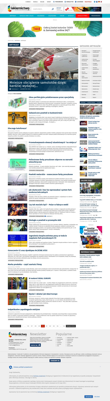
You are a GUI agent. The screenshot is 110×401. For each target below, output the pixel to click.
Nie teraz (97, 396)
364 (57, 326)
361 (46, 326)
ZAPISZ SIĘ (34, 345)
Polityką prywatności (43, 392)
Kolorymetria (85, 83)
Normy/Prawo (96, 83)
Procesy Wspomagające (96, 60)
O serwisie (28, 1)
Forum (62, 16)
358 (35, 326)
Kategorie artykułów (90, 46)
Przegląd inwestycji (95, 64)
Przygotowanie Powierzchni (96, 51)
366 (64, 326)
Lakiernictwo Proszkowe (85, 60)
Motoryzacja (85, 86)
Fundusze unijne (97, 80)
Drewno (84, 97)
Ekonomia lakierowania (85, 64)
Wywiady (71, 16)
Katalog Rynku (82, 16)
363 (54, 326)
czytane (99, 102)
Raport (94, 97)
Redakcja (35, 1)
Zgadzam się (55, 361)
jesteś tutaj (10, 40)
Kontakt (49, 1)
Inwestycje (70, 340)
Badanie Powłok (86, 80)
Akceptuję (89, 396)
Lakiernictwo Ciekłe (85, 68)
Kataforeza (95, 91)
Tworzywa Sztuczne (95, 72)
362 (50, 326)
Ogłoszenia (52, 16)
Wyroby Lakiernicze (84, 72)
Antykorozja (96, 89)
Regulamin (70, 345)
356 (28, 326)
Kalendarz (40, 16)
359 (39, 326)
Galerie (59, 344)
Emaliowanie (85, 91)
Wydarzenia (84, 89)
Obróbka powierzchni (96, 68)
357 (32, 326)
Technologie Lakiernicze (96, 55)
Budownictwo (96, 86)
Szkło (94, 94)
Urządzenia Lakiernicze (84, 55)
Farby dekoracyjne (85, 77)
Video (68, 344)
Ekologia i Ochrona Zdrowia (86, 51)
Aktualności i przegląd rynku (36, 109)
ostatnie (83, 102)
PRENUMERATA (59, 2)
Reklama (42, 1)
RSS (58, 345)
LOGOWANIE (80, 2)
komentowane (91, 102)
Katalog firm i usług (26, 16)
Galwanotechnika (97, 76)
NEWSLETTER (70, 2)
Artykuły (13, 16)
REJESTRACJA (88, 2)
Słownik (69, 342)
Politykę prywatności (39, 376)
